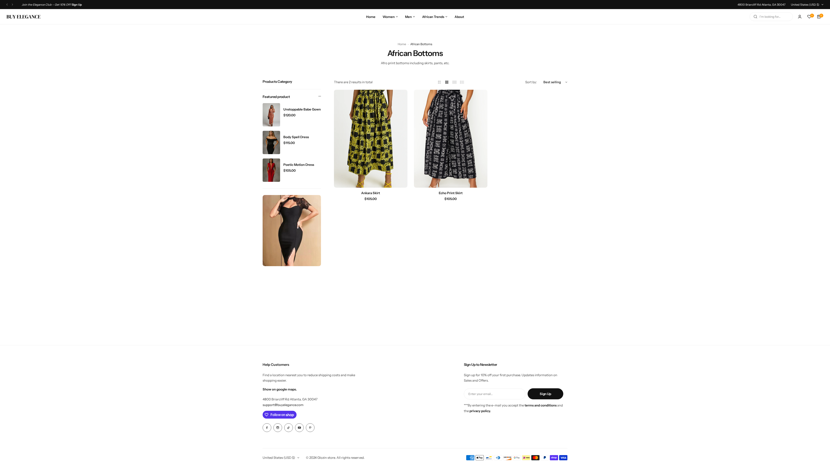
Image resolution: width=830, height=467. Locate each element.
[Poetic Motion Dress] (271, 170)
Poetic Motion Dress (298, 165)
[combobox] (771, 16)
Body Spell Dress (296, 137)
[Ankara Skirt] (370, 139)
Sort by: (531, 82)
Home (402, 44)
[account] (799, 16)
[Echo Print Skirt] (450, 139)
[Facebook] (267, 427)
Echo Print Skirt (451, 193)
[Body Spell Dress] (271, 142)
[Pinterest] (310, 427)
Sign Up (545, 394)
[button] (7, 4)
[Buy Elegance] (23, 16)
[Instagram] (277, 427)
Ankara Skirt (370, 193)
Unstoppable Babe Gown (302, 109)
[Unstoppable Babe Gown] (271, 114)
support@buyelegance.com (283, 405)
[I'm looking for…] (755, 16)
